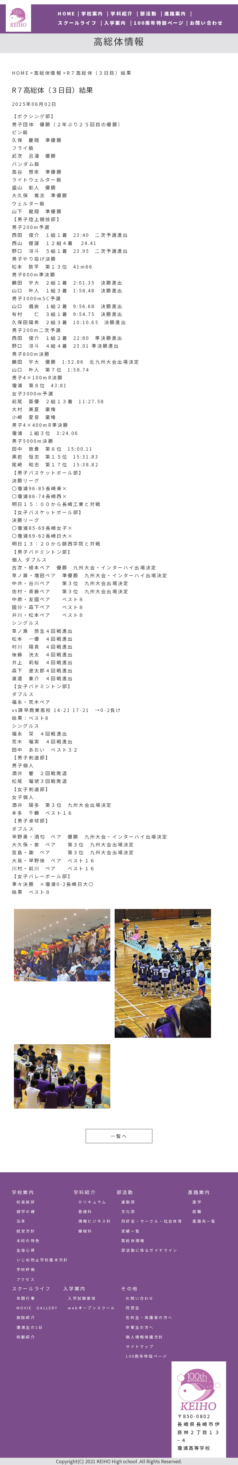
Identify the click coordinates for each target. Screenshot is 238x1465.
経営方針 (26, 1231)
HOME (66, 13)
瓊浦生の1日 (30, 1327)
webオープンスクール (92, 1307)
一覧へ (119, 1135)
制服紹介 (26, 1337)
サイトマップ (140, 1346)
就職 (197, 1211)
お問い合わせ (206, 22)
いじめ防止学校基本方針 (42, 1259)
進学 (197, 1202)
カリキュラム (92, 1202)
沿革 (21, 1221)
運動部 (128, 1202)
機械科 (85, 1231)
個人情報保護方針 (144, 1337)
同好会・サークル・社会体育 (152, 1221)
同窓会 (133, 1307)
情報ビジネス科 (94, 1221)
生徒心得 (26, 1250)
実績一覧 (130, 1231)
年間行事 (26, 1298)
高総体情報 (133, 1240)
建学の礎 (26, 1211)
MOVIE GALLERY (37, 1307)
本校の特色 (28, 1240)
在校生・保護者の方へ (149, 1317)
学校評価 (26, 1269)
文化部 (128, 1211)
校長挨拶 (26, 1202)
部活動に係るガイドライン (149, 1250)
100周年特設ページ (159, 22)
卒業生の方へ (140, 1327)
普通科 (85, 1211)
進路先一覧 (204, 1221)
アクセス (26, 1279)
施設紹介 (26, 1317)
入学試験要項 (82, 1298)
